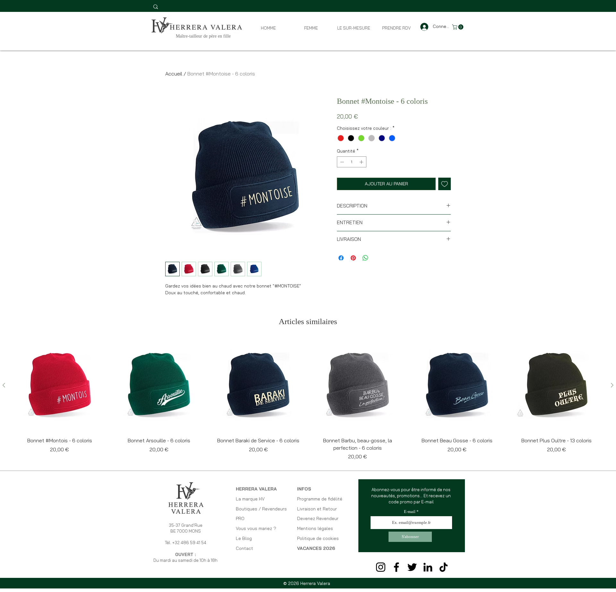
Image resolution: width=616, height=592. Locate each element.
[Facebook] (396, 567)
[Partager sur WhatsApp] (365, 258)
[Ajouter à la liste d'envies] (444, 184)
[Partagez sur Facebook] (341, 258)
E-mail (409, 511)
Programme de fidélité (319, 499)
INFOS (304, 489)
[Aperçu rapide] (59, 385)
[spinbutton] (351, 162)
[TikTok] (443, 567)
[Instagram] (380, 567)
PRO (240, 518)
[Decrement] (341, 162)
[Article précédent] (4, 385)
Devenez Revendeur (317, 518)
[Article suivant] (612, 385)
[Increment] (361, 162)
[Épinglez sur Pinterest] (353, 258)
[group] (308, 400)
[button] (458, 27)
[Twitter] (412, 567)
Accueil (173, 73)
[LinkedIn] (428, 567)
